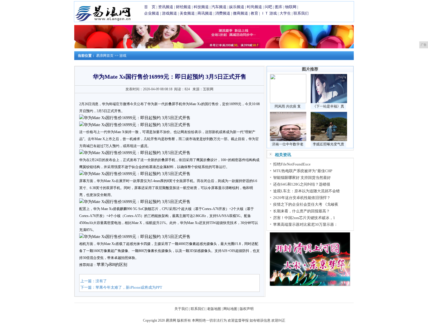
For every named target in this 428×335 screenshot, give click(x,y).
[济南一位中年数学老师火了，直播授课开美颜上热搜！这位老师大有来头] (288, 140)
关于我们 (181, 309)
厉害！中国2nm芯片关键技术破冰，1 (304, 218)
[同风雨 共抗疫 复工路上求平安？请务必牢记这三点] (288, 102)
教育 (254, 13)
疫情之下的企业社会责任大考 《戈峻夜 (305, 204)
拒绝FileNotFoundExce (292, 164)
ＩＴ (264, 13)
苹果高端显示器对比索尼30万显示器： (305, 224)
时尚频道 (254, 7)
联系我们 (301, 13)
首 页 (149, 7)
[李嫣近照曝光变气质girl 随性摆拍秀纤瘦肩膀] (329, 140)
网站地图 (230, 309)
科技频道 (201, 7)
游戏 (273, 13)
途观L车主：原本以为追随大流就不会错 (306, 191)
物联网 (290, 7)
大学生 (285, 13)
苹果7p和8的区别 (112, 264)
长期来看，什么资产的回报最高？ (301, 211)
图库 (278, 7)
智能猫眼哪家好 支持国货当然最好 (302, 177)
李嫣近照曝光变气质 (328, 144)
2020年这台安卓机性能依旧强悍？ (301, 197)
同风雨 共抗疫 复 (288, 106)
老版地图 (214, 309)
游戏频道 (169, 13)
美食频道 (187, 13)
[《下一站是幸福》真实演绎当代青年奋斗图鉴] (329, 102)
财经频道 (183, 7)
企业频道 (151, 13)
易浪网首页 (105, 56)
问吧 (268, 7)
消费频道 (222, 13)
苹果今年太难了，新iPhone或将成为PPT (128, 287)
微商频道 (240, 13)
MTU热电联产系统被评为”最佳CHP (302, 171)
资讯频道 (165, 7)
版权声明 (247, 309)
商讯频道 (205, 13)
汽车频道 (219, 7)
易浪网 (171, 320)
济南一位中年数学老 (287, 144)
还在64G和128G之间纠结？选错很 (301, 184)
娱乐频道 (236, 7)
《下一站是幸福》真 (328, 106)
